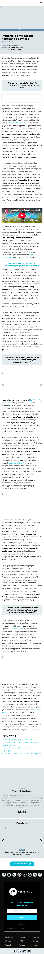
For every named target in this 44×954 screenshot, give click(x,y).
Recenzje (35, 937)
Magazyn (35, 941)
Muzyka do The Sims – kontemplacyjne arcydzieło (22, 754)
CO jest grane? (7, 751)
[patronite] (35, 875)
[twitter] (19, 951)
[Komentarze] (29, 951)
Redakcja (8, 945)
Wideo (22, 941)
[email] (24, 951)
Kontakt (35, 945)
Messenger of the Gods (17, 463)
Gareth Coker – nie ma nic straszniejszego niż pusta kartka (22, 264)
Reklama (22, 945)
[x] (40, 875)
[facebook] (15, 951)
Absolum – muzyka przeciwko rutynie (17, 739)
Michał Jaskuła (6, 41)
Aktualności (8, 937)
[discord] (25, 875)
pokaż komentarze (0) (22, 864)
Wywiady (8, 941)
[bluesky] (9, 875)
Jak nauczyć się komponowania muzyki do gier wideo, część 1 (22, 853)
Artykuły (22, 937)
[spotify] (30, 875)
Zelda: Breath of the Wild (17, 123)
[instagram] (19, 875)
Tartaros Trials (17, 629)
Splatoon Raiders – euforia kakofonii (16, 748)
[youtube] (14, 875)
